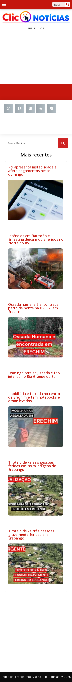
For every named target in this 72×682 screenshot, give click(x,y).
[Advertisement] (36, 57)
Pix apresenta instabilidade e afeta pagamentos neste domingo (32, 171)
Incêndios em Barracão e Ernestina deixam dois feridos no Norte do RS (35, 239)
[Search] (67, 4)
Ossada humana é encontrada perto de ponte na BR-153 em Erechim (33, 308)
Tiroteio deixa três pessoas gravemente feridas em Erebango (31, 534)
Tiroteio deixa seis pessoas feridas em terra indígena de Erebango (32, 466)
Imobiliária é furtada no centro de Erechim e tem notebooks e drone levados (34, 397)
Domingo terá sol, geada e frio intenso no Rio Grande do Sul (34, 374)
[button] (8, 108)
